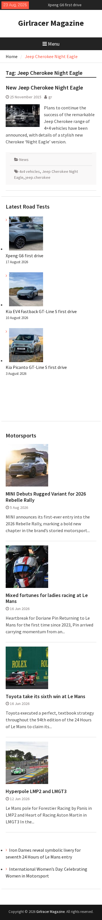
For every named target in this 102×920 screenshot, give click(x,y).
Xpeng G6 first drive (65, 4)
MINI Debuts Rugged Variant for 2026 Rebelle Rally (46, 497)
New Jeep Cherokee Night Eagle (44, 87)
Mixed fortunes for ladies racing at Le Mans (47, 598)
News (24, 159)
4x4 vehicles (29, 171)
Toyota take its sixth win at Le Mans (45, 696)
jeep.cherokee (38, 177)
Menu (54, 44)
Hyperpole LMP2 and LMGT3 (36, 791)
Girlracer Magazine (51, 23)
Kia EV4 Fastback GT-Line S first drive (41, 311)
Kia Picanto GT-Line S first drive (36, 367)
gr (50, 96)
